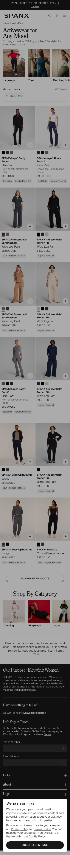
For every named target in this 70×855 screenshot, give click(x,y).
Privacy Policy (19, 829)
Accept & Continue (35, 845)
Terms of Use (42, 829)
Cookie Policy (37, 836)
